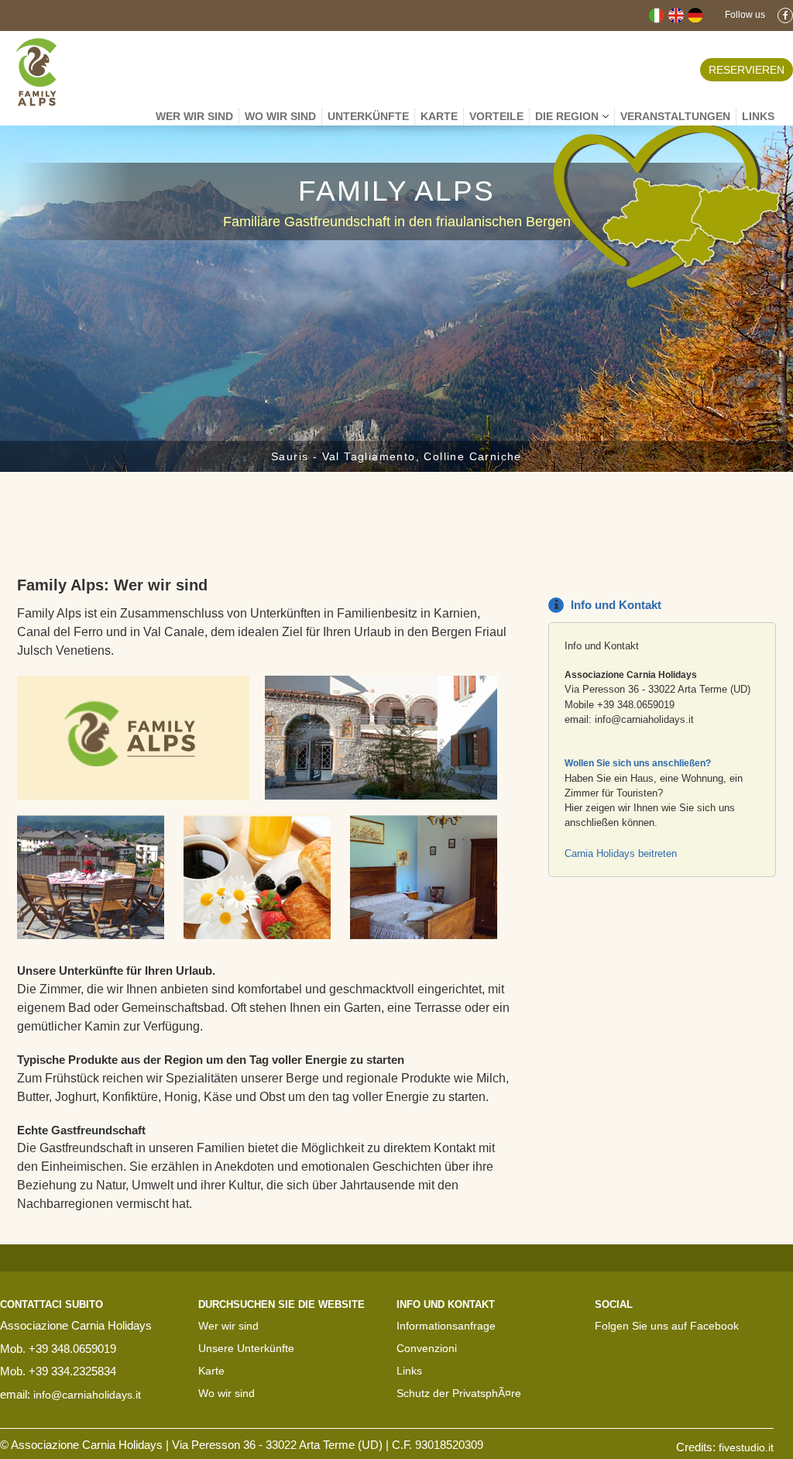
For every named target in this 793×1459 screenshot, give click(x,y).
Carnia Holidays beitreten (621, 853)
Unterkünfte (368, 116)
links (758, 116)
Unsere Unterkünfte (246, 1348)
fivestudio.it (746, 1447)
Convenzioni (426, 1348)
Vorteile (496, 116)
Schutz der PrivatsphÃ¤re (458, 1393)
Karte (439, 116)
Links (409, 1370)
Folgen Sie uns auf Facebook (667, 1326)
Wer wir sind (194, 116)
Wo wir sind (280, 116)
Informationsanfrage (446, 1326)
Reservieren (746, 70)
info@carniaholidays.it (644, 719)
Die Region (568, 116)
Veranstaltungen (675, 116)
